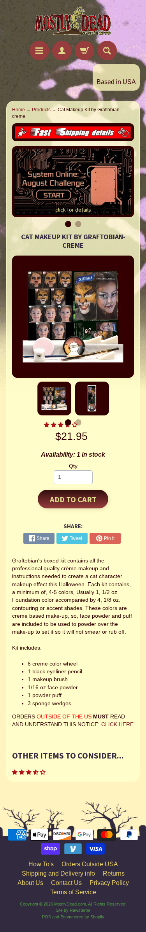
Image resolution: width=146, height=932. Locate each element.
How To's (41, 864)
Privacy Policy (109, 882)
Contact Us (66, 882)
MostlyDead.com (70, 904)
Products (41, 109)
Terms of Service (73, 892)
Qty (73, 466)
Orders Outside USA (90, 864)
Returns (114, 873)
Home (18, 109)
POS (46, 916)
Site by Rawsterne (73, 910)
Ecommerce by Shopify (82, 916)
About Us (30, 882)
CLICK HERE (117, 724)
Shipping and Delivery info (58, 873)
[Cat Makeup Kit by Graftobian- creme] (54, 398)
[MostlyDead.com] (73, 21)
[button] (29, 772)
